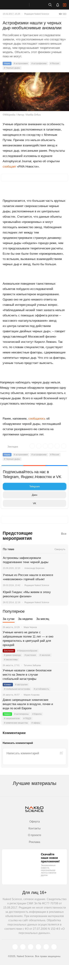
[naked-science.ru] (54, 947)
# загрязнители (12, 718)
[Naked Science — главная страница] (18, 5)
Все (63, 533)
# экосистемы (11, 659)
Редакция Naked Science (36, 14)
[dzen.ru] (38, 947)
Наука (7, 63)
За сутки (9, 619)
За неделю (25, 619)
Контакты (34, 828)
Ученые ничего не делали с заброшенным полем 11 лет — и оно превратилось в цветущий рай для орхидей (28, 639)
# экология (45, 655)
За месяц (42, 619)
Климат (8, 684)
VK (34, 503)
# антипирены (21, 714)
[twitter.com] (15, 947)
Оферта (34, 821)
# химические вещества (16, 723)
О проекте (34, 835)
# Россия (54, 63)
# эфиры (35, 723)
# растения (30, 655)
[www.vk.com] (23, 947)
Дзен (34, 494)
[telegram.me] (46, 947)
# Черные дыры (12, 68)
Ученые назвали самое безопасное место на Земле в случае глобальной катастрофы (27, 675)
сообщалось (36, 418)
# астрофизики (39, 63)
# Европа (37, 714)
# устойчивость (41, 689)
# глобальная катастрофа (17, 689)
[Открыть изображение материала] (34, 91)
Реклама (34, 841)
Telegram (34, 486)
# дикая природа (12, 655)
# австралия (21, 684)
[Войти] (64, 5)
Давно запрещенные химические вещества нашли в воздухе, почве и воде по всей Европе (28, 704)
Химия (7, 714)
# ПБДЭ (27, 718)
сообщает (9, 166)
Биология (9, 651)
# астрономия (21, 63)
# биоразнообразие (27, 651)
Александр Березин (34, 568)
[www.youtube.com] (31, 947)
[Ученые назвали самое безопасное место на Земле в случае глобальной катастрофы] (61, 674)
